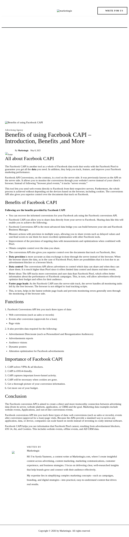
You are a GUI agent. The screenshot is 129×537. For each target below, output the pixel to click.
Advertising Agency (14, 130)
